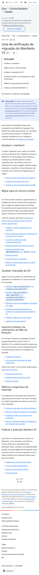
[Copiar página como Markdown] (14, 53)
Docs (4, 8)
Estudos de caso (7, 533)
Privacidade (19, 565)
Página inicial (6, 36)
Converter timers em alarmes (16, 259)
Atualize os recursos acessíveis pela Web (21, 185)
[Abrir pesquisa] (21, 2)
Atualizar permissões (13, 357)
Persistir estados (12, 255)
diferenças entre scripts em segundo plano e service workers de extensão (17, 221)
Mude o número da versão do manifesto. (20, 178)
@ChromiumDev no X (8, 548)
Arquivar (4, 536)
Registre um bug (7, 517)
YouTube (4, 551)
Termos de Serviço (7, 565)
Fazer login (33, 2)
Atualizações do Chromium (10, 529)
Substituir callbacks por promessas (18, 318)
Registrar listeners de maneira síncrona (20, 246)
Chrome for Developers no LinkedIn (13, 554)
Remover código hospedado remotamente (21, 412)
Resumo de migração (26, 139)
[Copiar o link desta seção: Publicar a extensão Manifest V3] (4, 433)
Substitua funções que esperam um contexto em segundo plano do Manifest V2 (21, 311)
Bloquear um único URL (14, 374)
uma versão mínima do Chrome (15, 116)
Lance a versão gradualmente (16, 466)
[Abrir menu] (3, 2)
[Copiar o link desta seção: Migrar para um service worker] (4, 194)
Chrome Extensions (19, 8)
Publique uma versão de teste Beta (18, 462)
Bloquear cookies (12, 381)
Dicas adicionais (11, 473)
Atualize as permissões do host (17, 182)
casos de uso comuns (10, 370)
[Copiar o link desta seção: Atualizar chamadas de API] (33, 271)
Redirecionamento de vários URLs (18, 378)
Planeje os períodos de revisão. (17, 469)
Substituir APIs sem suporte (16, 321)
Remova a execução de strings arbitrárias (21, 408)
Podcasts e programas (9, 539)
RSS (3, 557)
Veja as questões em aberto (10, 521)
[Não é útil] (13, 39)
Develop (8, 11)
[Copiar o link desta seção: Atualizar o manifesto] (27, 145)
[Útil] (10, 39)
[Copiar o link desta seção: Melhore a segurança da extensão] (14, 390)
